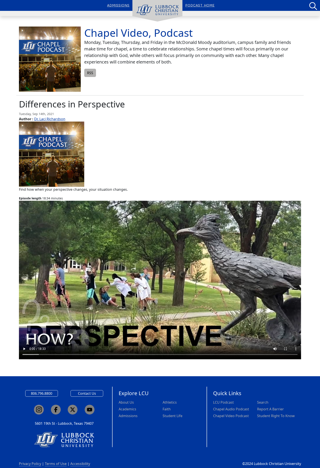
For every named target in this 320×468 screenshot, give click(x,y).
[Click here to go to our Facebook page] (56, 410)
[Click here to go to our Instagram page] (39, 410)
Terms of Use (56, 463)
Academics (127, 409)
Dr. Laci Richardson (49, 119)
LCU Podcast (223, 402)
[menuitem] (157, 11)
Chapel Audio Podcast (231, 409)
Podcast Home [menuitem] (200, 5)
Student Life (172, 415)
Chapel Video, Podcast (138, 33)
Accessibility (80, 463)
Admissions (128, 415)
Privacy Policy (30, 463)
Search (262, 402)
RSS (90, 72)
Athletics (170, 402)
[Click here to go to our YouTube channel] (89, 410)
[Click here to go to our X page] (72, 410)
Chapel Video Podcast (231, 415)
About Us (126, 402)
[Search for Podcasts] (312, 5)
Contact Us (87, 393)
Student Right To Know (276, 415)
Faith (167, 409)
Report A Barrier (270, 409)
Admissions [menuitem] (118, 5)
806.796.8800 (41, 393)
